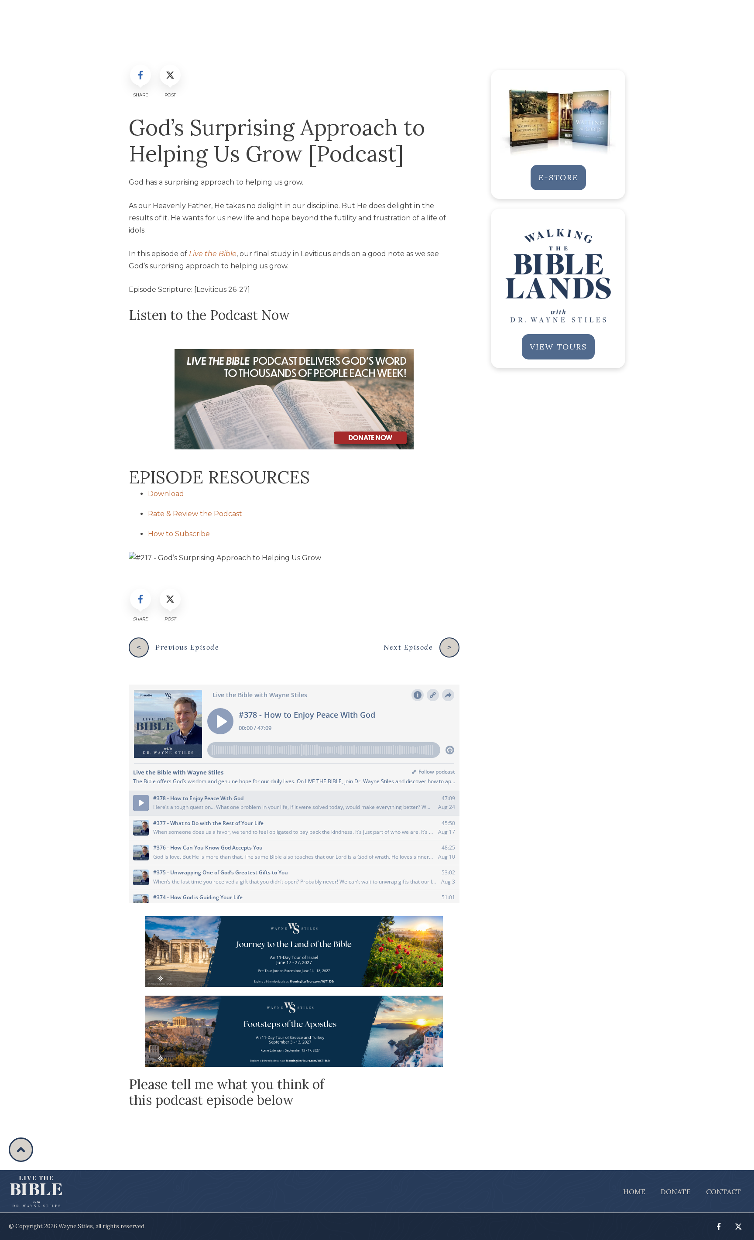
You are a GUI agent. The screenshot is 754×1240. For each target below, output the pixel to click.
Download (166, 494)
